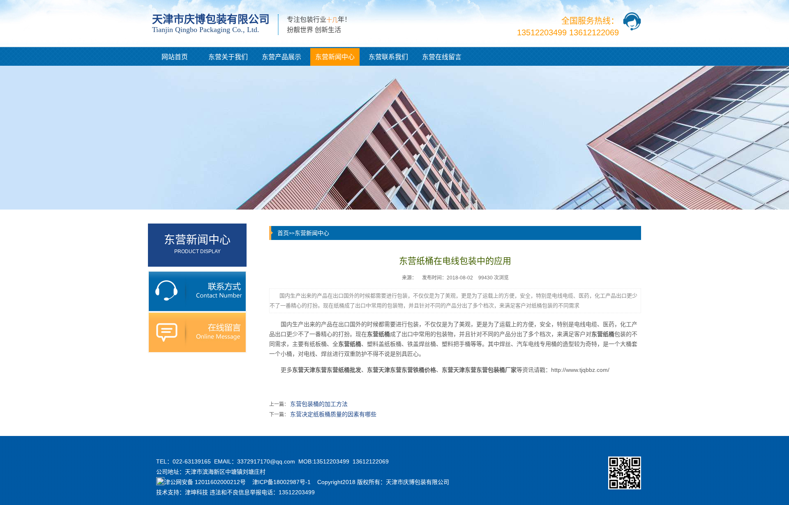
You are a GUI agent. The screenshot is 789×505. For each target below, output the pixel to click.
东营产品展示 (281, 56)
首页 (283, 233)
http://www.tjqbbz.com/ (580, 370)
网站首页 (174, 56)
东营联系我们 (388, 56)
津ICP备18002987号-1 (281, 482)
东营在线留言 (441, 56)
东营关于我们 (228, 56)
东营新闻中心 (335, 56)
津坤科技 (196, 492)
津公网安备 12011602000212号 (205, 482)
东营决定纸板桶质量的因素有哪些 (333, 414)
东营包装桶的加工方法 (319, 404)
